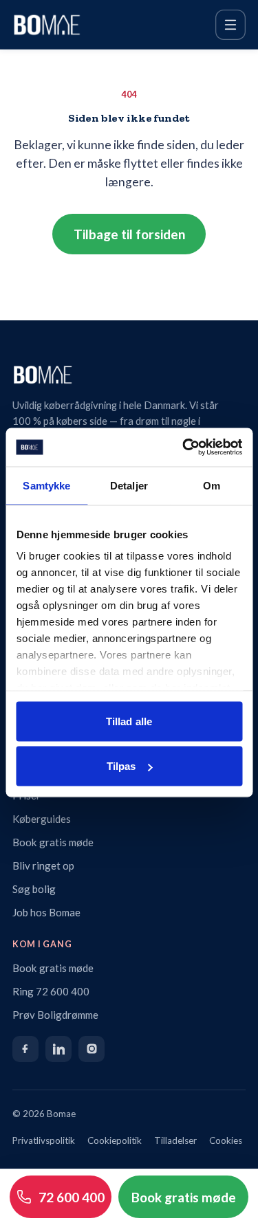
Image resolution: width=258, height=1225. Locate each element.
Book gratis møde (53, 842)
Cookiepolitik (114, 1140)
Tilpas (121, 766)
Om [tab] (211, 485)
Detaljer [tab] (129, 485)
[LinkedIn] (58, 1049)
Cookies (225, 1140)
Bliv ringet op (43, 865)
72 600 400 (72, 1197)
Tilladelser (175, 1140)
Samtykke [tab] (46, 485)
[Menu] (230, 25)
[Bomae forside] (129, 374)
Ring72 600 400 (50, 991)
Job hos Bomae (46, 912)
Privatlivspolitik (43, 1140)
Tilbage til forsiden (129, 234)
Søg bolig (34, 889)
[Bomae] (46, 24)
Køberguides (41, 819)
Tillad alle (129, 721)
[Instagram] (91, 1049)
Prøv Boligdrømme (55, 1014)
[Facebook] (25, 1049)
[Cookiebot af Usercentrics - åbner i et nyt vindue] (183, 447)
